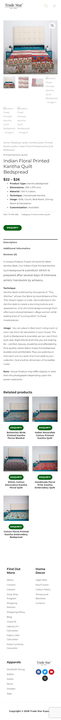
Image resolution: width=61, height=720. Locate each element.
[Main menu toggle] (54, 6)
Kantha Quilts (36, 143)
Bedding (16, 143)
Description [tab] (10, 242)
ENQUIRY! (12, 227)
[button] (52, 26)
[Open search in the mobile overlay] (46, 6)
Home (6, 143)
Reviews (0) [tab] (10, 254)
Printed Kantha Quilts (15, 155)
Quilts (25, 143)
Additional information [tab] (16, 248)
